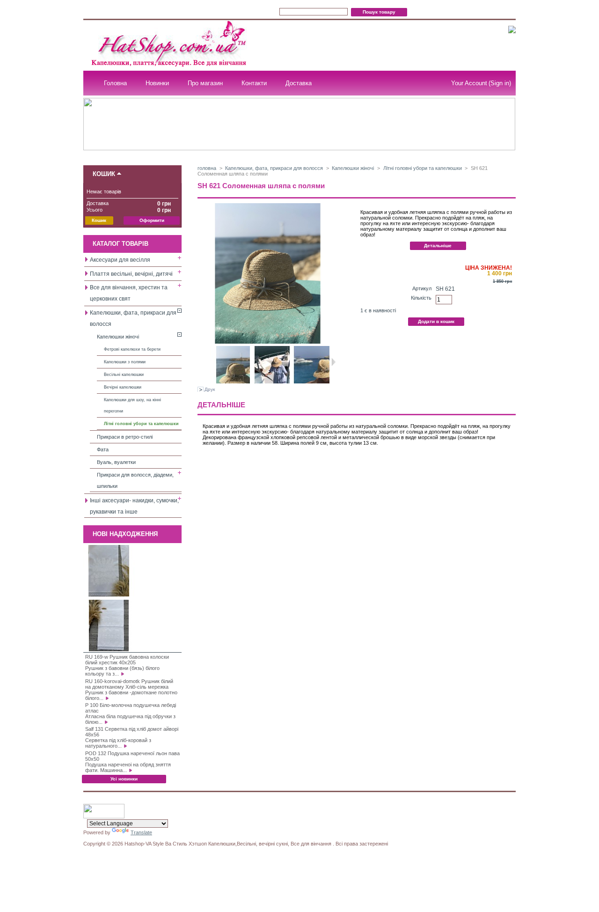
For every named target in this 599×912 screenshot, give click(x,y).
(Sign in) (500, 83)
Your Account (469, 83)
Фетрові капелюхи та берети (132, 349)
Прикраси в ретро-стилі (125, 437)
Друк (210, 389)
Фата (103, 449)
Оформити (151, 220)
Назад (206, 362)
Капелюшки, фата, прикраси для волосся (274, 168)
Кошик (104, 173)
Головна (115, 83)
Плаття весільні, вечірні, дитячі (131, 274)
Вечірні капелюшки (122, 387)
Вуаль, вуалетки (116, 462)
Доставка (298, 83)
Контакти (254, 83)
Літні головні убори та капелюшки (141, 423)
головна (206, 168)
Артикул (421, 288)
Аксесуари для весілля (120, 260)
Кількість (421, 298)
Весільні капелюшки (124, 374)
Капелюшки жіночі (118, 336)
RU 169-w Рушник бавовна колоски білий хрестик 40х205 (127, 659)
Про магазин (205, 83)
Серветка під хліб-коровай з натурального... (118, 743)
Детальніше (438, 245)
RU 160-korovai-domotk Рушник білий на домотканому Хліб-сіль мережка (129, 684)
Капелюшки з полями (125, 362)
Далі (333, 362)
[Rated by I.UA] (103, 816)
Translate (141, 832)
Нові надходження (125, 533)
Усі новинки (124, 778)
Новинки (157, 83)
